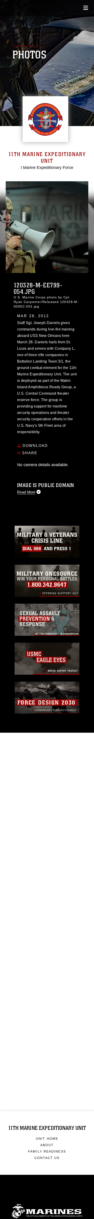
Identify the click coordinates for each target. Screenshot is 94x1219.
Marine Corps (47, 1211)
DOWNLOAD (34, 446)
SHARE (29, 453)
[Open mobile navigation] (85, 8)
